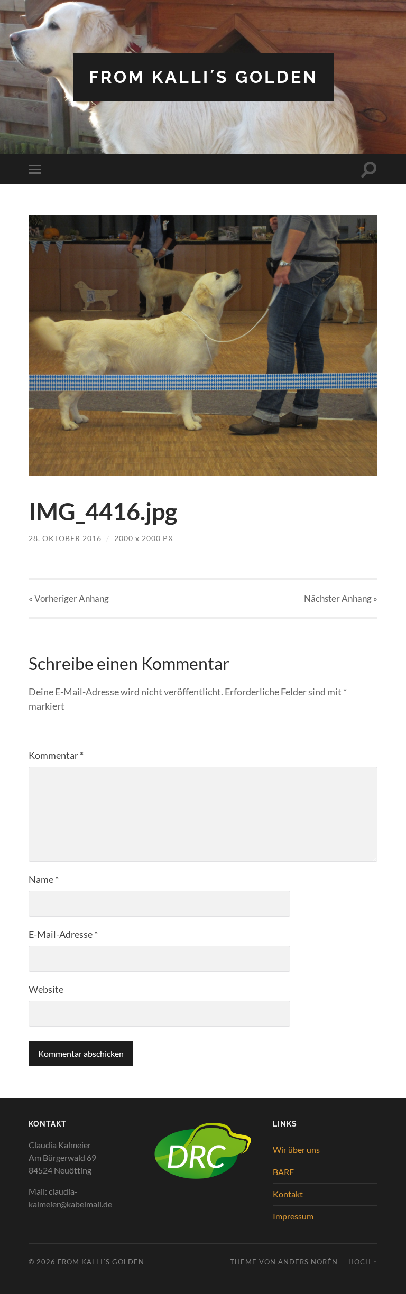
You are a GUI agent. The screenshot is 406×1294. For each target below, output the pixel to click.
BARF (283, 1172)
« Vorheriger (69, 598)
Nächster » (340, 598)
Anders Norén (308, 1262)
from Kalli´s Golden (203, 77)
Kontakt (288, 1194)
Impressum (293, 1216)
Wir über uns (296, 1149)
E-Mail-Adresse (63, 934)
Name (44, 879)
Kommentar (56, 755)
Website (46, 989)
